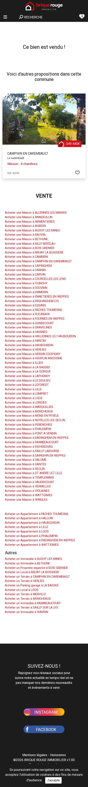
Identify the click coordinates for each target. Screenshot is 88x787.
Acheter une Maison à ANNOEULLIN (28, 217)
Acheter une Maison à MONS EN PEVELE (32, 416)
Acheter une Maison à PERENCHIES (28, 424)
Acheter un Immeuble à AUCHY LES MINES (33, 559)
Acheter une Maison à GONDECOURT (29, 323)
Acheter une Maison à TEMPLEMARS (29, 477)
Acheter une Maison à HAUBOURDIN (29, 345)
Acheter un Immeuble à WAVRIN (26, 612)
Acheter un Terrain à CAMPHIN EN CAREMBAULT (37, 576)
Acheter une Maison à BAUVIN (25, 235)
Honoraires (58, 755)
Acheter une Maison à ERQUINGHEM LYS (32, 301)
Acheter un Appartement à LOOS (27, 531)
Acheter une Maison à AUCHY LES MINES (32, 230)
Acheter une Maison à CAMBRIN (26, 257)
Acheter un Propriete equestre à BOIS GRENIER (36, 568)
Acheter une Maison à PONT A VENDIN (31, 433)
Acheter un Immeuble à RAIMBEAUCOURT (33, 603)
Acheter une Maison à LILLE (23, 389)
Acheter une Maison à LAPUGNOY (27, 376)
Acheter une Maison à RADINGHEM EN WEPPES (37, 438)
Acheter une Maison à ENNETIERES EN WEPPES (37, 296)
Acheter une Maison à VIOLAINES (27, 491)
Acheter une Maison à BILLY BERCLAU (30, 244)
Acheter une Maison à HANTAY (25, 341)
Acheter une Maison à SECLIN (25, 469)
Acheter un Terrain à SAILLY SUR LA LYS (31, 607)
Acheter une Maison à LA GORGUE (28, 371)
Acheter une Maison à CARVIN (25, 274)
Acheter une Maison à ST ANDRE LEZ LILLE (33, 473)
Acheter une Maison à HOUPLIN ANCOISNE (33, 358)
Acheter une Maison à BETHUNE (26, 239)
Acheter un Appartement (27, 507)
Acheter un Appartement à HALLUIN (29, 518)
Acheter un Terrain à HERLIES (24, 581)
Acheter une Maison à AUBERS (25, 226)
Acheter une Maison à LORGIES (26, 402)
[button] (44, 711)
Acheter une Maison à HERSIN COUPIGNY (32, 354)
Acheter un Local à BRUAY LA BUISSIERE (32, 572)
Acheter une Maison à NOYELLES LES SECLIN (35, 420)
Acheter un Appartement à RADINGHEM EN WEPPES (40, 540)
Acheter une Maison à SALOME (25, 460)
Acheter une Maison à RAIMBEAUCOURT (32, 442)
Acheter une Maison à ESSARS (25, 305)
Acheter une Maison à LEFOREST (27, 385)
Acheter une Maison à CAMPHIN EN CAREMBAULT (38, 261)
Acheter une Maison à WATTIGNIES (28, 495)
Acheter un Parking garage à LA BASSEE (32, 585)
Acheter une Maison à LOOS (23, 398)
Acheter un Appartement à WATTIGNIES (32, 545)
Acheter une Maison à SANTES (25, 464)
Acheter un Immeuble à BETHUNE (27, 563)
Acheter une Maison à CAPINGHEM (28, 266)
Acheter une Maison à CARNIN (25, 270)
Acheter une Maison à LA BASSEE (27, 367)
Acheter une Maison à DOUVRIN (26, 288)
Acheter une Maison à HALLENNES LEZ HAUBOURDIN (40, 336)
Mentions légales (34, 755)
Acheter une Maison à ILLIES (24, 363)
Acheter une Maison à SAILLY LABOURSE (32, 451)
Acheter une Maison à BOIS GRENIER (29, 248)
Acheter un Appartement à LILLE (26, 527)
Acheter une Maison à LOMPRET (26, 393)
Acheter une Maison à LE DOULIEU (27, 380)
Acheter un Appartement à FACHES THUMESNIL (37, 514)
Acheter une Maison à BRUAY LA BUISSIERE (34, 252)
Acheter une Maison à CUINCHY (26, 283)
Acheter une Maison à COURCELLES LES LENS (35, 279)
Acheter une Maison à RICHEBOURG (29, 447)
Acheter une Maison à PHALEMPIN (28, 429)
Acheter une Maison (23, 206)
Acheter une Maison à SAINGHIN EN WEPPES (35, 455)
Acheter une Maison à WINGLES (26, 499)
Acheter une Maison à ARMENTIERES (30, 221)
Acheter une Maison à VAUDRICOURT (29, 482)
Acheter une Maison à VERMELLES (28, 486)
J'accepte (53, 780)
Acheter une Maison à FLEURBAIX (27, 314)
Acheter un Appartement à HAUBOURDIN (32, 523)
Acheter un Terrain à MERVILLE (25, 594)
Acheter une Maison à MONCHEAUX (29, 411)
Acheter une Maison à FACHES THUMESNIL (33, 310)
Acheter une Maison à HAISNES (26, 332)
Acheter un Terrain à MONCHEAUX (28, 599)
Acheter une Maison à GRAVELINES (28, 327)
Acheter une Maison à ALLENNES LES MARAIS (36, 212)
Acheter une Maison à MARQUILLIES (29, 407)
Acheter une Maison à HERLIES (25, 349)
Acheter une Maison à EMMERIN (26, 292)
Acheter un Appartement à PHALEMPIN (31, 536)
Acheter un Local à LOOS (21, 590)
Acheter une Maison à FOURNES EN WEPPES (34, 318)
